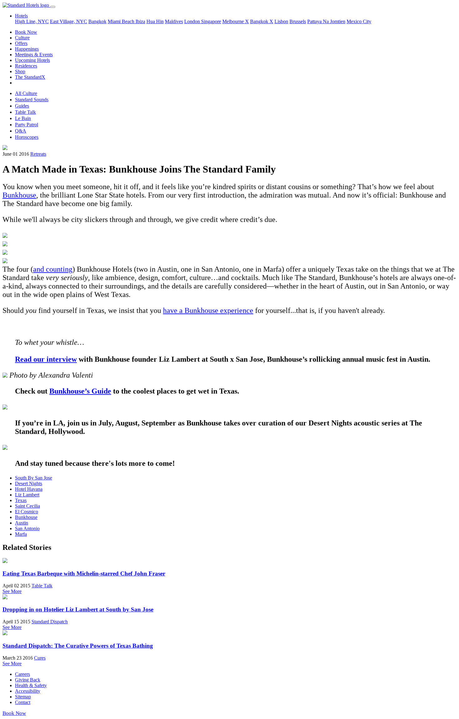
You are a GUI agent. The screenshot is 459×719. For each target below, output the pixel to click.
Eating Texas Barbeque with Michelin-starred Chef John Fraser (83, 573)
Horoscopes (26, 137)
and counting (52, 269)
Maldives (174, 21)
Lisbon (281, 21)
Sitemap (23, 696)
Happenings (27, 49)
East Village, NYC (68, 21)
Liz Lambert (27, 494)
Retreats (38, 154)
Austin (21, 522)
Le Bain (23, 118)
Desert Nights (28, 483)
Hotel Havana (28, 489)
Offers (21, 43)
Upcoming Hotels (32, 60)
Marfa (21, 534)
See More (12, 591)
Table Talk (25, 112)
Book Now (26, 32)
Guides (22, 105)
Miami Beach (122, 21)
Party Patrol (26, 124)
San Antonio (27, 528)
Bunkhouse (19, 195)
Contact (22, 702)
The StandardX (30, 77)
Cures (40, 658)
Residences (26, 65)
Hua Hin (155, 21)
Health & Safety (31, 685)
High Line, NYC (32, 21)
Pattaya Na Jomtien (326, 21)
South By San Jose (33, 477)
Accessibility (27, 691)
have (171, 310)
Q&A (20, 130)
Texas (21, 500)
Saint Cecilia (27, 506)
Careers (22, 674)
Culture (22, 37)
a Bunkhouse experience (216, 310)
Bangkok (97, 21)
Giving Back (27, 679)
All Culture (26, 93)
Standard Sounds (31, 99)
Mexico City (359, 21)
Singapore (211, 21)
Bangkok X (261, 21)
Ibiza (140, 21)
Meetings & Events (34, 54)
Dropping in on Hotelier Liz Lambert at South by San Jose (77, 609)
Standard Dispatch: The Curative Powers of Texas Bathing (77, 645)
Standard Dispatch (50, 621)
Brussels (297, 21)
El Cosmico (26, 511)
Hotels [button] (21, 15)
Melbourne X (235, 21)
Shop (20, 71)
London (192, 21)
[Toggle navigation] (52, 7)
